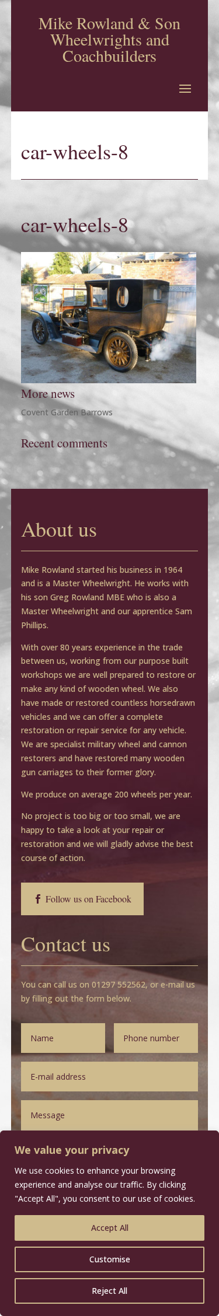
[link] (108, 380)
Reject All (109, 1290)
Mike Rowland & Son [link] (109, 23)
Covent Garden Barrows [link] (67, 412)
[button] (185, 88)
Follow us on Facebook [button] (88, 898)
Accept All (109, 1227)
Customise (109, 1259)
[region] (109, 1223)
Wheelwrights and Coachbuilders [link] (109, 47)
